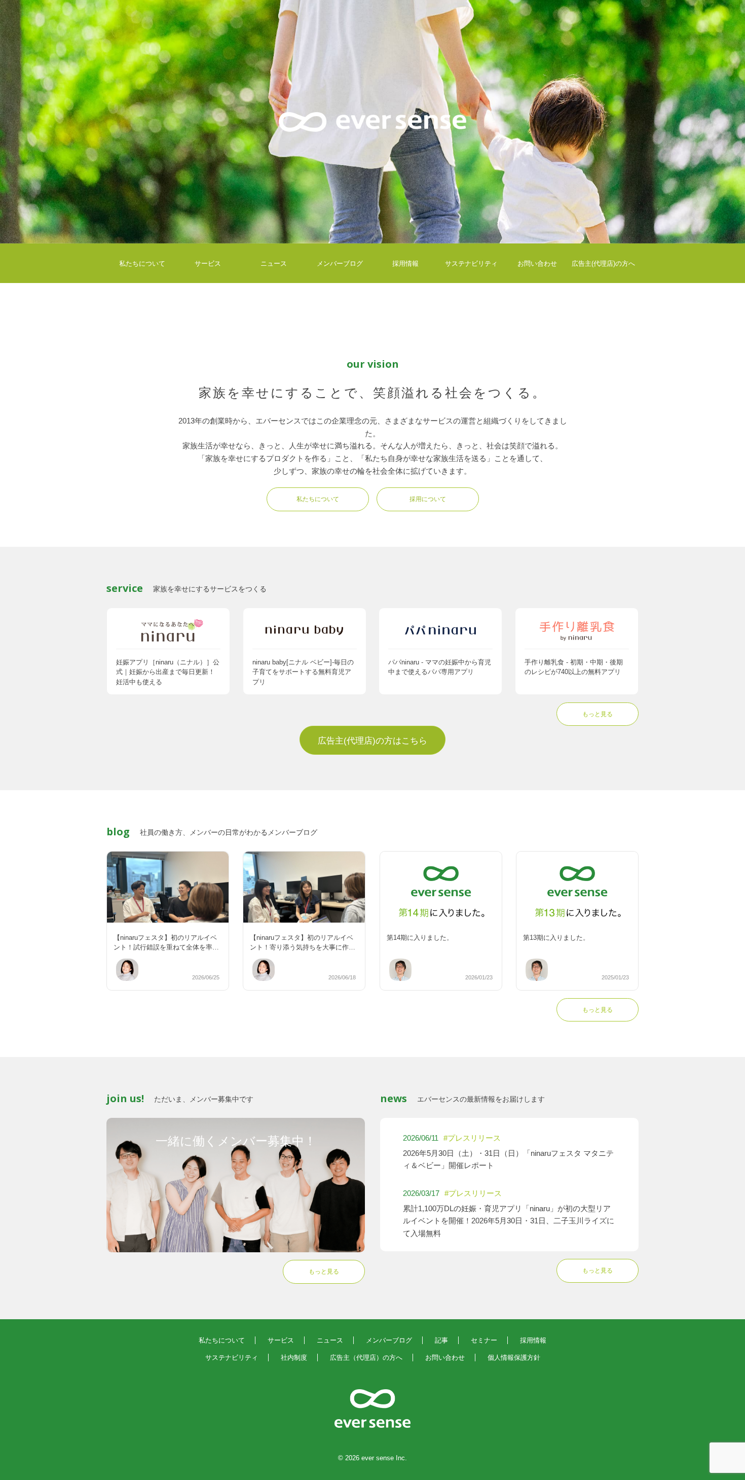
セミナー (484, 1340)
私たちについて (142, 263)
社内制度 (294, 1357)
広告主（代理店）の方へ (366, 1357)
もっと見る (597, 714)
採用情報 (405, 263)
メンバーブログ (340, 263)
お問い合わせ (537, 263)
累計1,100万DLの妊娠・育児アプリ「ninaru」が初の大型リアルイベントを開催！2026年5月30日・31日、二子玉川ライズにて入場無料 (508, 1221)
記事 (441, 1340)
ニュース (273, 263)
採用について (427, 499)
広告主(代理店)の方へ (603, 263)
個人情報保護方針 (514, 1357)
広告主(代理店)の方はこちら (372, 740)
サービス (208, 263)
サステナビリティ (471, 263)
